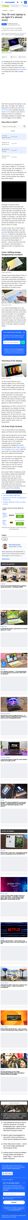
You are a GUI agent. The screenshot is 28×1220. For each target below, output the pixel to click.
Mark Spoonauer (13, 23)
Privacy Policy (21, 1208)
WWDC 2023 (6, 112)
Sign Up (14, 1202)
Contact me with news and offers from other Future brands (13, 1198)
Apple (4, 539)
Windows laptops (20, 69)
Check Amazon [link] (20, 516)
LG (2, 63)
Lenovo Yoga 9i (15, 449)
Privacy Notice (20, 349)
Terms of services (19, 348)
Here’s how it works (19, 34)
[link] (6, 515)
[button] (25, 2)
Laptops (11, 10)
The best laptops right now (11, 495)
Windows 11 (5, 234)
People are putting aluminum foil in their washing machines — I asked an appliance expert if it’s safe (15, 1116)
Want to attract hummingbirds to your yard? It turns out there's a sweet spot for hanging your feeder (15, 1137)
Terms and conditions (7, 1179)
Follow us (14, 57)
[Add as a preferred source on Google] (7, 1173)
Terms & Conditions (17, 1209)
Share (5, 57)
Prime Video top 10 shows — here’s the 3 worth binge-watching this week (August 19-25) (15, 1146)
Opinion (4, 24)
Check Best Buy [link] (19, 524)
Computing (4, 10)
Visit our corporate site (13, 1168)
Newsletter (23, 57)
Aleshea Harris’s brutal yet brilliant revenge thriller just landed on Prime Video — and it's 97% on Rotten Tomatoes (14, 1155)
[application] (14, 190)
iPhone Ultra (15, 6)
